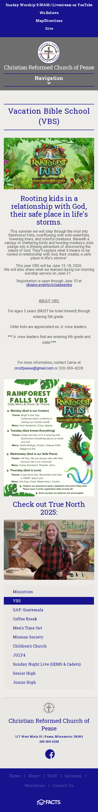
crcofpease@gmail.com (34, 368)
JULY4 (19, 655)
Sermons (73, 775)
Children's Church (30, 645)
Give (49, 28)
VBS (17, 600)
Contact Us (63, 785)
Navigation (49, 78)
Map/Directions (49, 20)
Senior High (24, 673)
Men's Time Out (27, 627)
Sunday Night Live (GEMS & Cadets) (47, 664)
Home (14, 775)
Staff (52, 775)
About (33, 775)
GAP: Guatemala (28, 609)
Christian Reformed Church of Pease (49, 724)
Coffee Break (25, 618)
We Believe (49, 12)
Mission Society (28, 636)
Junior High (24, 682)
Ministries (23, 591)
